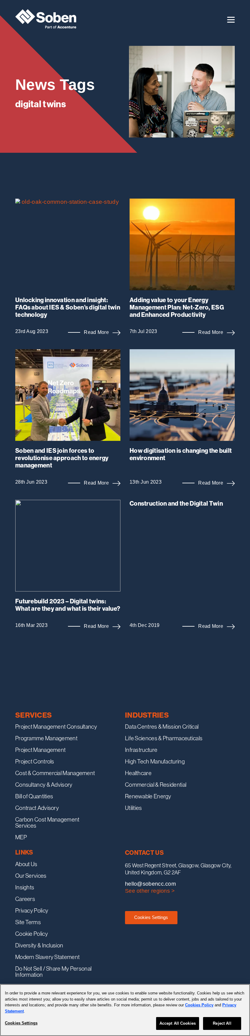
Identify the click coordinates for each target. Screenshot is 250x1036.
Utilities (133, 808)
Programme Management (46, 738)
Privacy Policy (31, 910)
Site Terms (28, 922)
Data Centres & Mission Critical (161, 726)
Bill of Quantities (34, 796)
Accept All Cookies (177, 1023)
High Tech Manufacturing (155, 761)
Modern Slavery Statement (47, 957)
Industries (147, 715)
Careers (25, 899)
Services (33, 715)
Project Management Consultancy (56, 726)
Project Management (40, 750)
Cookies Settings (151, 917)
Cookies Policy (199, 1005)
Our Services (31, 876)
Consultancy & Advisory (44, 785)
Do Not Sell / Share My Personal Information (53, 971)
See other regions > (150, 891)
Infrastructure (141, 750)
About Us (26, 864)
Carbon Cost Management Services (47, 822)
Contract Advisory (37, 808)
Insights (24, 887)
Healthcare (138, 773)
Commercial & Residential (155, 785)
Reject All (222, 1023)
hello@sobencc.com (150, 884)
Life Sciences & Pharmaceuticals (163, 738)
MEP (21, 837)
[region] (125, 1010)
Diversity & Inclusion (39, 945)
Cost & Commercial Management (55, 773)
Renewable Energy (148, 796)
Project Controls (34, 761)
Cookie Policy (31, 934)
